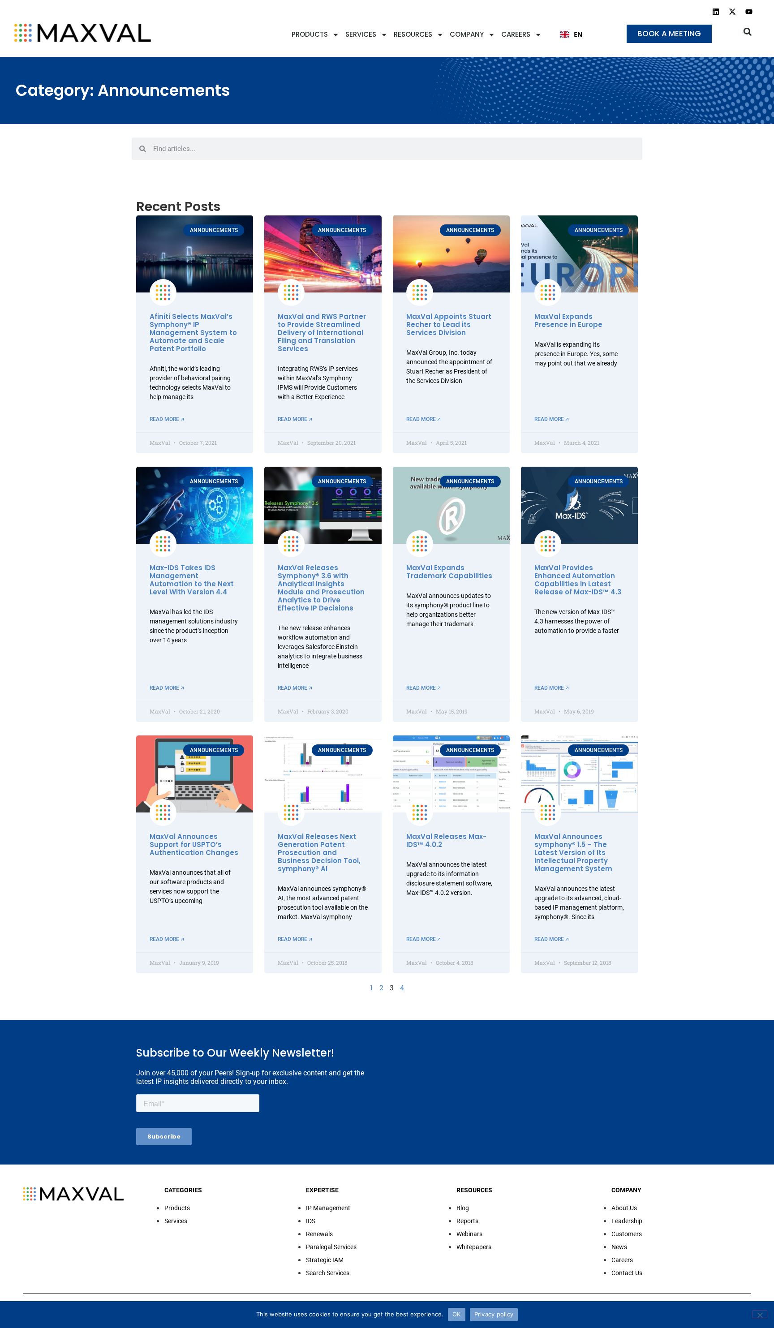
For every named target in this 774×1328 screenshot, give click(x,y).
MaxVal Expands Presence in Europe (568, 320)
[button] (747, 31)
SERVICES (360, 34)
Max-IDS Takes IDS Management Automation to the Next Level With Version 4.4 (192, 580)
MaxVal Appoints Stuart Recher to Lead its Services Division (448, 324)
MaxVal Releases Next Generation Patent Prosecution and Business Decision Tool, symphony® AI (319, 852)
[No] (759, 1314)
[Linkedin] (716, 11)
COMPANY (467, 34)
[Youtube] (749, 11)
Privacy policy (494, 1314)
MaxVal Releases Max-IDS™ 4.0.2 (446, 840)
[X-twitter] (732, 11)
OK (456, 1314)
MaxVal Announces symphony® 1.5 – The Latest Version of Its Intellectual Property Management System (573, 852)
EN (578, 34)
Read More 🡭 (167, 419)
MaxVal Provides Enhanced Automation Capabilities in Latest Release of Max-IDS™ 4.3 (577, 580)
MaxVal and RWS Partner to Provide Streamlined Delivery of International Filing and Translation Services (322, 332)
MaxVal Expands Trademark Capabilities (449, 571)
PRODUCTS (310, 34)
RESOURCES (413, 34)
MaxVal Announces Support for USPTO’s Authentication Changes (194, 844)
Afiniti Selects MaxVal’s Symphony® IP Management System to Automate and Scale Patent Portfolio (193, 332)
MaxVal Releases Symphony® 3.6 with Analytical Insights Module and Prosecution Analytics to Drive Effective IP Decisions (321, 588)
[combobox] (571, 34)
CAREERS (515, 34)
